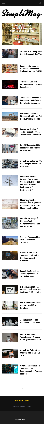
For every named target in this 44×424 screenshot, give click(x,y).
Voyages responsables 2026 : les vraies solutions (30, 240)
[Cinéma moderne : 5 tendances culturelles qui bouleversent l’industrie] (10, 255)
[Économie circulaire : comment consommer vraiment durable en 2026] (10, 69)
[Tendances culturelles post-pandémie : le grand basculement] (10, 84)
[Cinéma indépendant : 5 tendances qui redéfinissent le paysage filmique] (10, 368)
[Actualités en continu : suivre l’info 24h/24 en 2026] (10, 353)
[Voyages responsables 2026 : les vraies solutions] (10, 240)
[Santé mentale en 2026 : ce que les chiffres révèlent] (10, 305)
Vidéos (29, 406)
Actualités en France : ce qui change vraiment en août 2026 (31, 163)
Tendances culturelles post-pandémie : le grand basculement (31, 84)
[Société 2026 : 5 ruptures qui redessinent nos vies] (10, 53)
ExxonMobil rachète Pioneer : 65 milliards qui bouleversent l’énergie (31, 116)
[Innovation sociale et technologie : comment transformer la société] (10, 132)
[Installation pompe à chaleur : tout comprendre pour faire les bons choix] (10, 223)
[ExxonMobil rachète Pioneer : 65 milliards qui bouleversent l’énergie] (10, 116)
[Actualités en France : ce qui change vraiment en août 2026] (10, 163)
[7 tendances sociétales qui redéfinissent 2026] (10, 321)
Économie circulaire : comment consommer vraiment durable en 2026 (31, 69)
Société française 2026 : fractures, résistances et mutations (30, 148)
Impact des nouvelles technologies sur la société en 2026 (29, 274)
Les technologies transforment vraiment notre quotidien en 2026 (30, 337)
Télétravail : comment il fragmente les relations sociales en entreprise (31, 100)
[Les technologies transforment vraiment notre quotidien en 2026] (10, 337)
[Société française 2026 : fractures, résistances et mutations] (10, 148)
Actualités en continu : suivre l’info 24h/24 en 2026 (30, 353)
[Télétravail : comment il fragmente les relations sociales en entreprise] (10, 100)
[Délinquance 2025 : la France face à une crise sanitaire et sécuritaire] (10, 289)
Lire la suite (22, 40)
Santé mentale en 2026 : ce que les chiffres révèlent (30, 305)
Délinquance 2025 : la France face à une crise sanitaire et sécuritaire (30, 289)
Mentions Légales (19, 406)
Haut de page (20, 419)
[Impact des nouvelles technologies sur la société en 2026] (10, 274)
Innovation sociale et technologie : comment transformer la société (30, 132)
